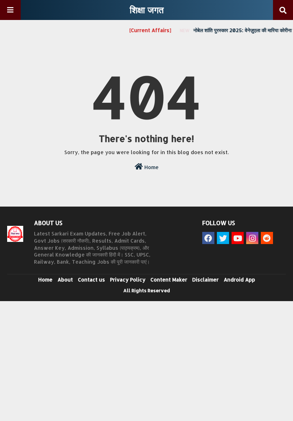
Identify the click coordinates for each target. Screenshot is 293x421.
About (65, 280)
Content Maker (168, 280)
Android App (239, 280)
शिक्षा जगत (147, 9)
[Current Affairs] (148, 30)
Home (151, 167)
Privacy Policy (127, 280)
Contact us (91, 280)
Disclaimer (205, 280)
